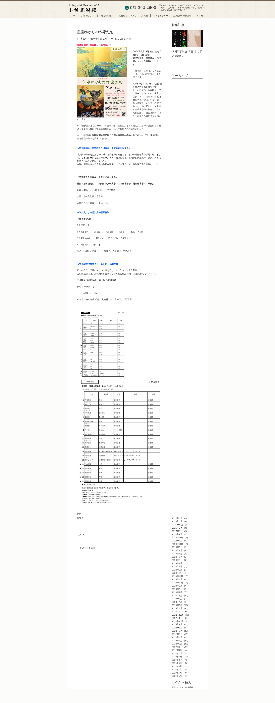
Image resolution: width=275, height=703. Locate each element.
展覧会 (80, 518)
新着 (181, 687)
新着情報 (189, 687)
